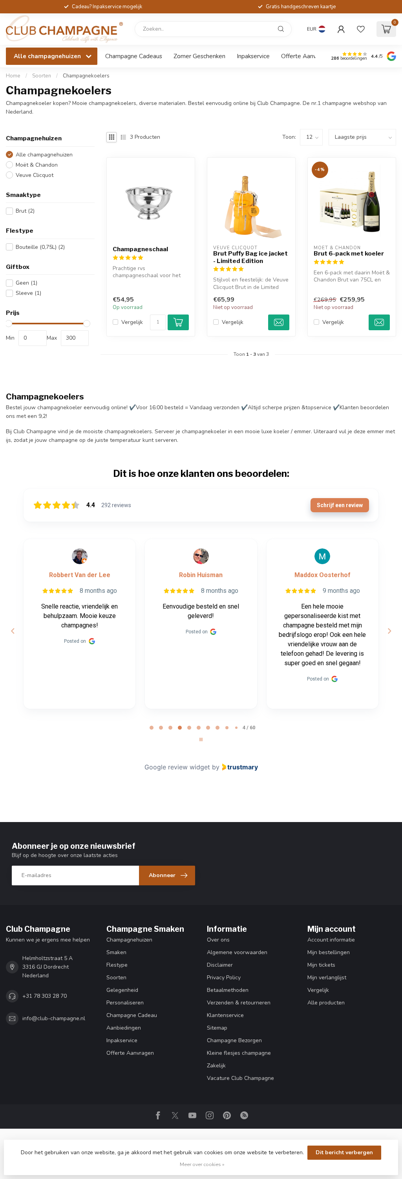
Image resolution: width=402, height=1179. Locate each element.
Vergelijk (132, 322)
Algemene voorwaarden (237, 952)
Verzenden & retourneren (238, 1002)
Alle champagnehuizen (44, 155)
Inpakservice (253, 56)
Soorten (41, 75)
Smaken (116, 952)
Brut (25, 211)
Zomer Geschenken (199, 56)
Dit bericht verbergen (344, 1152)
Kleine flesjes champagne (239, 1053)
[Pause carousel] (201, 739)
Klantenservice (225, 1015)
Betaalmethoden (228, 990)
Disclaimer (220, 965)
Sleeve (28, 293)
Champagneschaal (140, 249)
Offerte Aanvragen (306, 56)
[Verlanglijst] (361, 29)
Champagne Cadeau (131, 1015)
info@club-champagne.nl (53, 1018)
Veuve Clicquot (34, 175)
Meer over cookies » (202, 1164)
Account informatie (331, 940)
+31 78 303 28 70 (44, 996)
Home (13, 75)
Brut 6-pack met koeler (349, 253)
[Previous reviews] (12, 631)
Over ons (218, 940)
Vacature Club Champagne (240, 1078)
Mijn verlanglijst (326, 977)
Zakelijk (216, 1065)
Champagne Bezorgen (234, 1040)
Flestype (117, 965)
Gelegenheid (122, 990)
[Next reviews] (389, 631)
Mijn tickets (321, 965)
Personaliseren (125, 1002)
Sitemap (217, 1028)
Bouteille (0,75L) (40, 247)
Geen (26, 283)
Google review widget (177, 767)
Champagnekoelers (86, 75)
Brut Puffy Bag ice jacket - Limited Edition (250, 257)
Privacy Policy (224, 977)
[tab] (151, 727)
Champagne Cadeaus (133, 56)
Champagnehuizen (129, 940)
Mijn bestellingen (328, 952)
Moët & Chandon (37, 165)
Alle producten (326, 1002)
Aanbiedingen (123, 1028)
